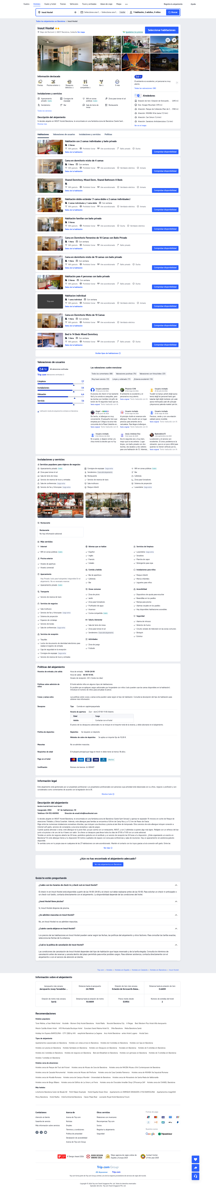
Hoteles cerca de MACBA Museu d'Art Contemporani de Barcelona (134, 1067)
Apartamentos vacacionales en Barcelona (51, 1043)
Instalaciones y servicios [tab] (90, 134)
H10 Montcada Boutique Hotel (70, 1028)
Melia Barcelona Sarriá (133, 1028)
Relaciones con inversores (106, 1117)
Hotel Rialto (100, 1023)
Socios (99, 1125)
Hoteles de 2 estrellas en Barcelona (49, 1053)
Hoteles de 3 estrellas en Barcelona (162, 1053)
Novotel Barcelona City (115, 1023)
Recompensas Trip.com (105, 1121)
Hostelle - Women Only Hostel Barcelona (78, 1023)
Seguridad (100, 1134)
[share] (195, 1168)
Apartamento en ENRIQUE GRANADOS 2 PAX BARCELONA (132, 1092)
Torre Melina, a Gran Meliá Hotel (48, 1023)
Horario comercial (47, 568)
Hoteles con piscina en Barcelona (48, 1048)
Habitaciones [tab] (43, 134)
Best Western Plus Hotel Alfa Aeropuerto (150, 1023)
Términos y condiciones (75, 1130)
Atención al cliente (43, 1117)
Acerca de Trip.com (73, 1117)
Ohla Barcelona (117, 1028)
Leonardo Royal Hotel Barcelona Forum (114, 1097)
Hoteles (36, 4)
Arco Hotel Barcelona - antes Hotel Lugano (120, 1033)
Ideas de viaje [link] (106, 4)
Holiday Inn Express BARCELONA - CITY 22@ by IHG (56, 1033)
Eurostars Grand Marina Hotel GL (96, 1028)
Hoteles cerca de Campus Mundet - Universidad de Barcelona (86, 1077)
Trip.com (100, 970)
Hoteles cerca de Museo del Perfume (81, 1072)
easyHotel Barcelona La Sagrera (90, 1033)
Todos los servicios (45, 111)
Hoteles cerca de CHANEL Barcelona (161, 1082)
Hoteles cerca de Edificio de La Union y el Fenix (79, 1082)
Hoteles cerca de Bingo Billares (47, 1082)
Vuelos (26, 4)
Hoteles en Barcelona (158, 970)
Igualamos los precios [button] (134, 32)
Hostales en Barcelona (127, 1048)
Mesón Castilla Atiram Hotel (46, 1028)
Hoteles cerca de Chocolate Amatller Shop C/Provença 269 (122, 1082)
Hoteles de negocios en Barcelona (78, 1053)
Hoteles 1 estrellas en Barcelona (48, 1058)
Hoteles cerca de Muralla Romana (48, 1077)
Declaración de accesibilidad (76, 1138)
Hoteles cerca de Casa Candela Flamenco (114, 1072)
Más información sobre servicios (48, 1125)
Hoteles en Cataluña (140, 970)
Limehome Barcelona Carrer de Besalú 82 (51, 1092)
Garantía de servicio (43, 1121)
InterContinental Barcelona (71, 1097)
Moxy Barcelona (42, 1097)
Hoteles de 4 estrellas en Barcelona (114, 1043)
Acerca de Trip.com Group (76, 1142)
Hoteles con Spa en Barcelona (141, 1043)
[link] (173, 4)
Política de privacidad (74, 1134)
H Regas (129, 1023)
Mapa (118, 4)
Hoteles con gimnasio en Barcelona (133, 1053)
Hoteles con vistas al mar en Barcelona (83, 1043)
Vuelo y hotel (50, 4)
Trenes (63, 4)
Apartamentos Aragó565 (166, 1092)
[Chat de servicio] (195, 1176)
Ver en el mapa (140, 126)
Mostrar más (42, 124)
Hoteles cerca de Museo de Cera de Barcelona (89, 1067)
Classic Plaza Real (90, 1097)
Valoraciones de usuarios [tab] (64, 134)
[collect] (195, 1159)
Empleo (69, 1125)
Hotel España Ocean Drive (98, 1092)
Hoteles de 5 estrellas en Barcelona (151, 1048)
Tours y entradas (89, 4)
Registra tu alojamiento (106, 1130)
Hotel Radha (54, 1097)
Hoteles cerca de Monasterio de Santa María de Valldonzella (135, 1077)
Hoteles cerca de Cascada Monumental (50, 1072)
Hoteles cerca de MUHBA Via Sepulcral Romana (150, 1072)
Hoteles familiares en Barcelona (75, 1048)
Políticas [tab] (108, 134)
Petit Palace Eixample (77, 1092)
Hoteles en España (122, 970)
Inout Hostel (46, 28)
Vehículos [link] (74, 4)
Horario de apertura (47, 564)
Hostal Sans (143, 1033)
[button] (126, 4)
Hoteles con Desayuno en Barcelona (103, 1048)
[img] (65, 53)
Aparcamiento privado (48, 468)
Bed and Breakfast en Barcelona (105, 1053)
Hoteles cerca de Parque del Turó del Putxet (53, 1067)
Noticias (69, 1121)
